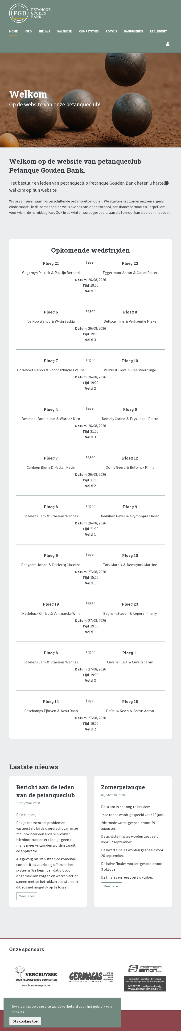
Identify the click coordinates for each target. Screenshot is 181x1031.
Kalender (64, 31)
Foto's (111, 31)
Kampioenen (133, 31)
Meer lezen (27, 896)
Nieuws (44, 31)
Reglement (158, 31)
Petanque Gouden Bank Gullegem (28, 9)
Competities (89, 31)
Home (13, 31)
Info (28, 31)
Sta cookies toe (25, 1021)
